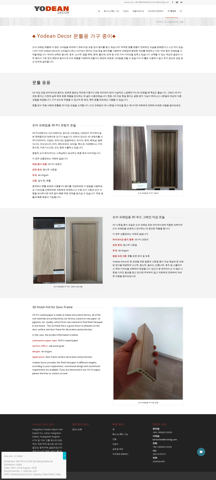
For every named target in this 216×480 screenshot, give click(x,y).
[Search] (181, 11)
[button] (201, 452)
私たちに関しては (120, 434)
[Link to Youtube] (177, 2)
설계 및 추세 (118, 449)
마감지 (115, 444)
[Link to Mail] (181, 2)
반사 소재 (77, 429)
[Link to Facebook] (172, 2)
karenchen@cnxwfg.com (159, 2)
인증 (114, 439)
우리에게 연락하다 (120, 454)
